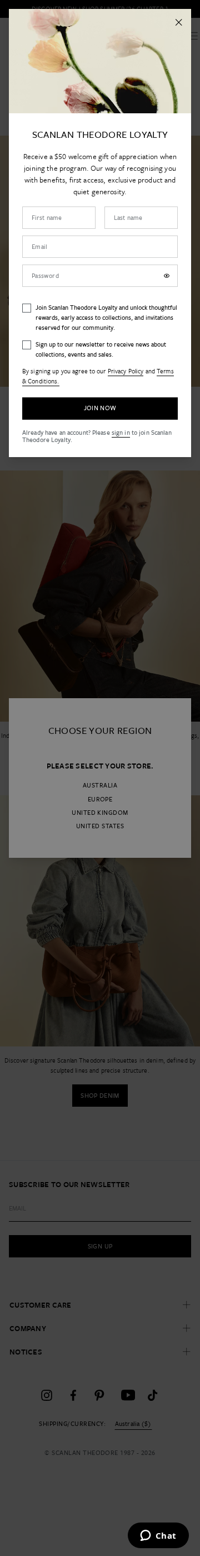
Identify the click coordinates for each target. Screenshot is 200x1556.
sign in (121, 432)
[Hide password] (167, 276)
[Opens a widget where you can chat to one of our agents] (158, 1536)
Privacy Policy (126, 371)
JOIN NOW (100, 407)
